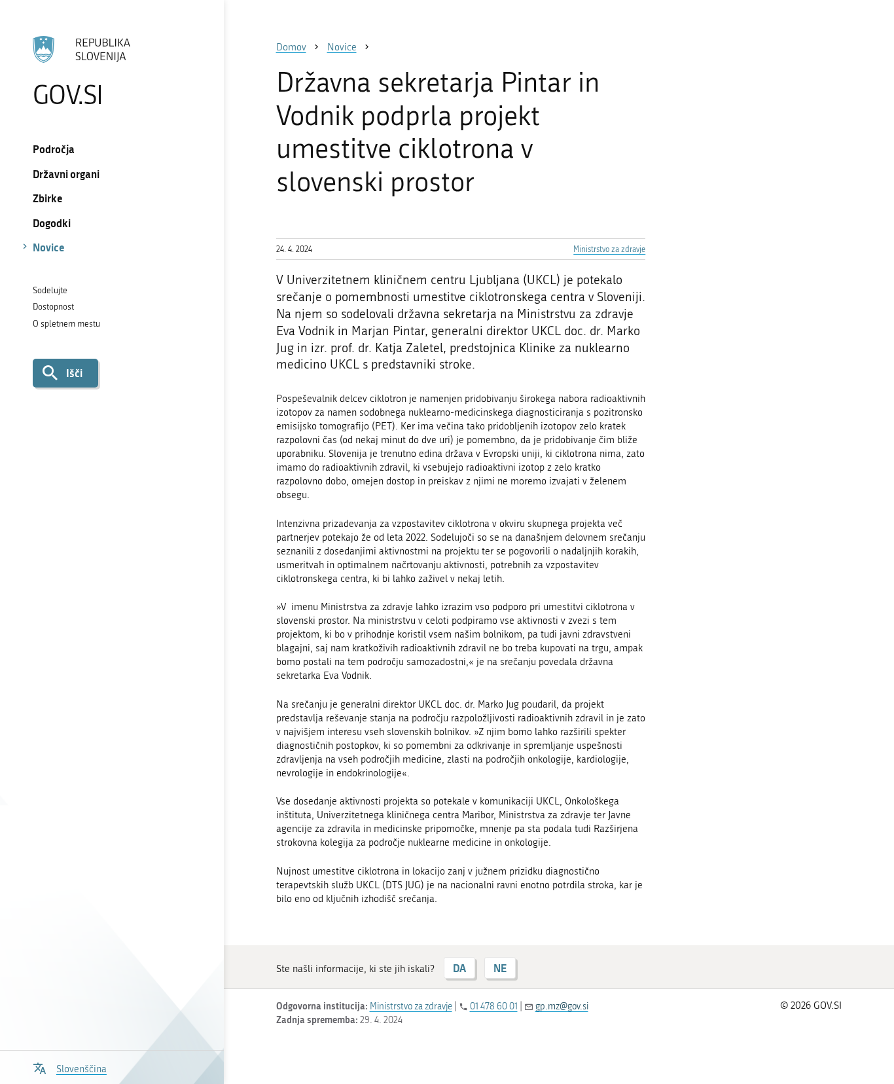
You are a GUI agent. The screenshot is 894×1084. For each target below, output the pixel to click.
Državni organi (66, 173)
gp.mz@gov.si (561, 1006)
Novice (49, 247)
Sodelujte (50, 290)
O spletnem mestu (66, 324)
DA (459, 967)
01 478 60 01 (494, 1006)
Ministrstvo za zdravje (609, 249)
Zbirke (48, 198)
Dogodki (52, 222)
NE (500, 967)
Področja (54, 148)
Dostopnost (53, 307)
